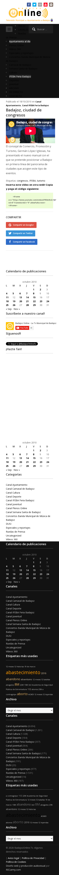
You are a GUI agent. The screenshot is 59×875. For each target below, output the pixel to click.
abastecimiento (23, 672)
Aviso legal (13, 858)
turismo (41, 180)
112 (29, 689)
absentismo (26, 679)
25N (40, 689)
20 (20, 301)
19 (14, 301)
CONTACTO (15, 95)
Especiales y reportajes (21, 53)
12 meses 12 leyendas (43, 694)
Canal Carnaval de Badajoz (20, 488)
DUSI (8, 523)
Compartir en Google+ (23, 225)
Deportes (14, 80)
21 (27, 301)
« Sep (9, 309)
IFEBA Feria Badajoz (20, 76)
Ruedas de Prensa (15, 531)
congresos (22, 180)
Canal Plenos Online (16, 508)
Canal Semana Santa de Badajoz (23, 512)
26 (14, 305)
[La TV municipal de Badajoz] (29, 12)
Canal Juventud (14, 504)
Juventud (13, 84)
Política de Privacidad (33, 858)
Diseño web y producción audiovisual (25, 865)
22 (34, 301)
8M (17, 684)
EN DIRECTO (16, 92)
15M (26, 685)
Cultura (13, 72)
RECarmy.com (13, 869)
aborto (22, 694)
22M (22, 685)
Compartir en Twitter (23, 233)
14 (27, 297)
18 (7, 301)
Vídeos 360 (15, 49)
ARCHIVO (14, 88)
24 (47, 301)
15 (34, 297)
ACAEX (31, 694)
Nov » (17, 309)
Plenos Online (16, 45)
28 (27, 305)
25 (7, 305)
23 (41, 301)
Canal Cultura (13, 492)
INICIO (21, 25)
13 (20, 297)
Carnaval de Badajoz (20, 64)
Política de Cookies (16, 861)
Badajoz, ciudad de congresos (24, 112)
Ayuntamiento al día (19, 41)
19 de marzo (29, 666)
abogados (10, 685)
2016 (43, 673)
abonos (35, 689)
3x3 (30, 685)
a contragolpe (12, 796)
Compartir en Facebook (24, 241)
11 (7, 297)
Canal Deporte (13, 496)
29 (34, 305)
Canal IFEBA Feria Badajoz (35, 105)
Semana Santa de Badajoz (23, 68)
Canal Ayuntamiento (16, 484)
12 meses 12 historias (15, 666)
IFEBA (32, 180)
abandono (13, 679)
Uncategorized (13, 535)
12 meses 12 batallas (41, 679)
